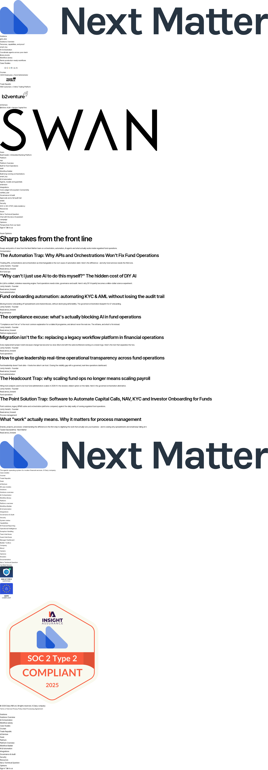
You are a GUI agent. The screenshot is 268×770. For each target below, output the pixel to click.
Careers (3, 551)
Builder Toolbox (5, 543)
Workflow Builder (6, 506)
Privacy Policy (17, 709)
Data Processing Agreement (33, 709)
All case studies (5, 487)
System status (5, 520)
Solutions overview (6, 492)
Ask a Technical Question (9, 562)
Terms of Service (6, 709)
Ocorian (2, 475)
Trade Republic (5, 478)
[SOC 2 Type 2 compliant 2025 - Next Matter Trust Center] (134, 652)
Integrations (4, 512)
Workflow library (5, 498)
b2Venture (3, 484)
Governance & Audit (7, 515)
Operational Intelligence (8, 529)
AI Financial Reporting (7, 526)
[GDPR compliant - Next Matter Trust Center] (134, 591)
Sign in (2, 228)
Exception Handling (6, 531)
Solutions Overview (7, 717)
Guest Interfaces (6, 537)
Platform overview (6, 503)
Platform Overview (7, 743)
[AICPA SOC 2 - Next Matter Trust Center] (134, 574)
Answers (3, 557)
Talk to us (9, 228)
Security (3, 518)
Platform (3, 158)
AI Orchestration (5, 495)
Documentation (5, 560)
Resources (4, 209)
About (2, 548)
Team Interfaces (6, 534)
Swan (2, 481)
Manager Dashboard (7, 540)
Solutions (3, 36)
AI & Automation (5, 509)
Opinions (3, 554)
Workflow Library (6, 723)
